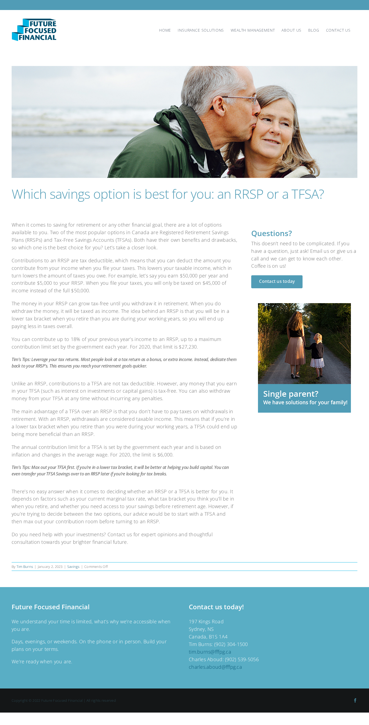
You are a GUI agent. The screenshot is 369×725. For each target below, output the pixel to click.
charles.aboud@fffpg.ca (215, 667)
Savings (73, 566)
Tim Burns (24, 566)
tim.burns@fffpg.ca (210, 651)
